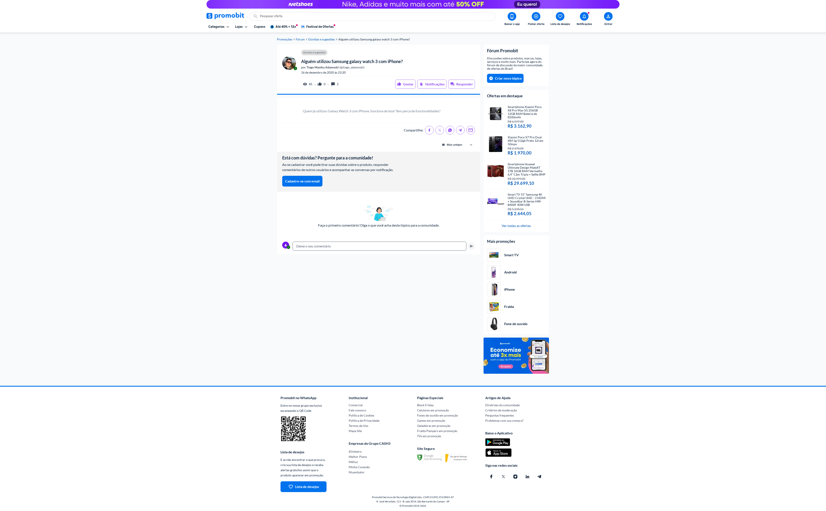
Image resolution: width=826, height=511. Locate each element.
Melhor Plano (358, 457)
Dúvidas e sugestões (321, 39)
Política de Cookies (361, 415)
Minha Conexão (359, 467)
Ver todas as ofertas (516, 226)
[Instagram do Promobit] (515, 477)
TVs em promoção (429, 436)
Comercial (356, 405)
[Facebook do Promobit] (491, 477)
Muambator (357, 472)
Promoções (284, 39)
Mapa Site (355, 431)
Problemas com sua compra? (504, 420)
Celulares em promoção (433, 410)
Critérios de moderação (501, 410)
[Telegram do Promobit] (539, 477)
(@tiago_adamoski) (335, 67)
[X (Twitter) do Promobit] (503, 477)
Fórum (300, 39)
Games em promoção (431, 420)
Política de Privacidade (364, 420)
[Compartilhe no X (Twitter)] (439, 130)
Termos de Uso (358, 426)
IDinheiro (355, 451)
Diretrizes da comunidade (502, 405)
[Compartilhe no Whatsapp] (450, 130)
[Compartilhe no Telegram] (460, 130)
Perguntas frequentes (499, 415)
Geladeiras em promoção (433, 426)
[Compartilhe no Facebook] (429, 130)
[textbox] (379, 246)
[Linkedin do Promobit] (527, 477)
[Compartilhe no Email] (470, 130)
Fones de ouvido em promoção (437, 415)
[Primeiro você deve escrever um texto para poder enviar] (471, 246)
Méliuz (353, 462)
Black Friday (425, 405)
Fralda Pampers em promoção (437, 431)
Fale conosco (357, 410)
